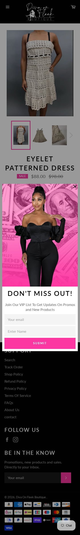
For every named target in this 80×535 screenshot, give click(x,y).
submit (40, 343)
